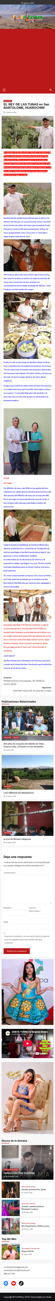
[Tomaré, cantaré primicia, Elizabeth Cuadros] (11, 1208)
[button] (4, 89)
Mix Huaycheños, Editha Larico (35, 1226)
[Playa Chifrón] (11, 1251)
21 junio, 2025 (28, 1192)
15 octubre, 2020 (11, 796)
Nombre (8, 907)
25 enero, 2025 (28, 1229)
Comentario (10, 872)
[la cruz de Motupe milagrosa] (27, 818)
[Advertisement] (27, 57)
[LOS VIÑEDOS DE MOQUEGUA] (27, 772)
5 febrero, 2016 (11, 112)
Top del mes (35, 1248)
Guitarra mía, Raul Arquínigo (19, 1173)
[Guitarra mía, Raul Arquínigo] (27, 1162)
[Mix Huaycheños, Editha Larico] (11, 1226)
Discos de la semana (11, 1169)
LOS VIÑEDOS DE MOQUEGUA (19, 793)
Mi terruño (7, 101)
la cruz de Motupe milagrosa (17, 839)
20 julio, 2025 (10, 750)
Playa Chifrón (28, 1251)
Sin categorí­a (26, 1248)
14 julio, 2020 (28, 1254)
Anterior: (24, 681)
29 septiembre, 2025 (12, 1176)
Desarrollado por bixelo (41, 1297)
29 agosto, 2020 (11, 842)
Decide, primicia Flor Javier (34, 1189)
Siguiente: (32, 689)
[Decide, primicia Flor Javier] (11, 1190)
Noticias (16, 737)
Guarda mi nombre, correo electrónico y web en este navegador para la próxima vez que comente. (26, 939)
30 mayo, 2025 (28, 1212)
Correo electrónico (35, 909)
